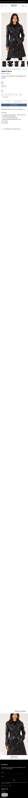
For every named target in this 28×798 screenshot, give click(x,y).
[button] (5, 6)
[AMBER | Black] (14, 734)
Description (4, 112)
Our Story (3, 792)
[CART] (26, 6)
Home (2, 69)
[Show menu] (2, 6)
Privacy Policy (22, 782)
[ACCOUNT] (23, 6)
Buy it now (14, 105)
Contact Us (3, 797)
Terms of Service (4, 783)
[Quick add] (1, 753)
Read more (4, 123)
